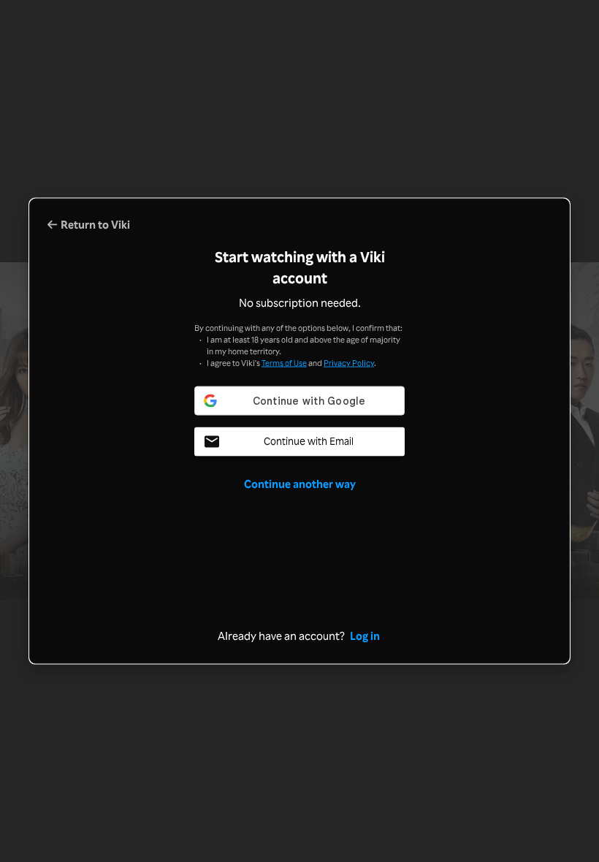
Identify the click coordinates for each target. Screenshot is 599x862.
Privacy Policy (349, 361)
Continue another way (300, 483)
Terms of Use (284, 361)
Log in (365, 635)
